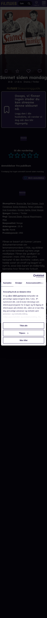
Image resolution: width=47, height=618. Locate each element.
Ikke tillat (23, 340)
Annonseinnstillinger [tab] (35, 283)
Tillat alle (23, 326)
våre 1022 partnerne (17, 296)
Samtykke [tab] (7, 283)
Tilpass (22, 333)
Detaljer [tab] (18, 283)
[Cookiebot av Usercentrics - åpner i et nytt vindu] (33, 276)
